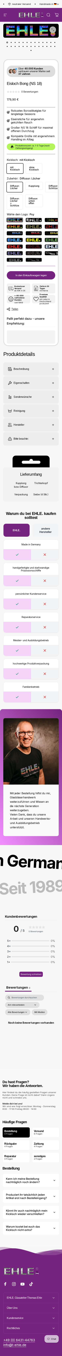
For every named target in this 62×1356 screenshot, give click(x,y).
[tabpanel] (31, 1026)
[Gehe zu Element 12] (51, 42)
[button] (31, 940)
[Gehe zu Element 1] (11, 42)
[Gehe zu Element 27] (31, 50)
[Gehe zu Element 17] (19, 46)
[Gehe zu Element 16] (15, 46)
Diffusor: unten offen (33, 201)
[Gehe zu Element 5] (27, 42)
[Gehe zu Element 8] (35, 42)
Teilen (14, 309)
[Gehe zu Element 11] (47, 42)
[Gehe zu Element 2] (15, 42)
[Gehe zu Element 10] (43, 42)
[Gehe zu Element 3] (19, 42)
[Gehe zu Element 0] (7, 42)
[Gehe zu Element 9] (39, 42)
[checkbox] (39, 1012)
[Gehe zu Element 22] (39, 46)
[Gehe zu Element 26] (55, 46)
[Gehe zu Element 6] (31, 42)
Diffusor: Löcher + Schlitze (14, 202)
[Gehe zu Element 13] (55, 42)
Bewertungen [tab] (18, 987)
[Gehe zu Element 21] (35, 46)
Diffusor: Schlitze (53, 187)
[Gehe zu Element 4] (23, 42)
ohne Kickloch (34, 168)
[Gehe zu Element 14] (7, 46)
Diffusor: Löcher (14, 187)
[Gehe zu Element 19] (27, 46)
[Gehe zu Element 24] (47, 46)
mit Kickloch (15, 168)
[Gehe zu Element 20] (31, 46)
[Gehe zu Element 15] (11, 46)
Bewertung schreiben (31, 974)
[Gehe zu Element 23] (43, 46)
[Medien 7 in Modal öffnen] (52, 29)
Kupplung (34, 185)
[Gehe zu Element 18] (23, 46)
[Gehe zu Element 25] (51, 46)
